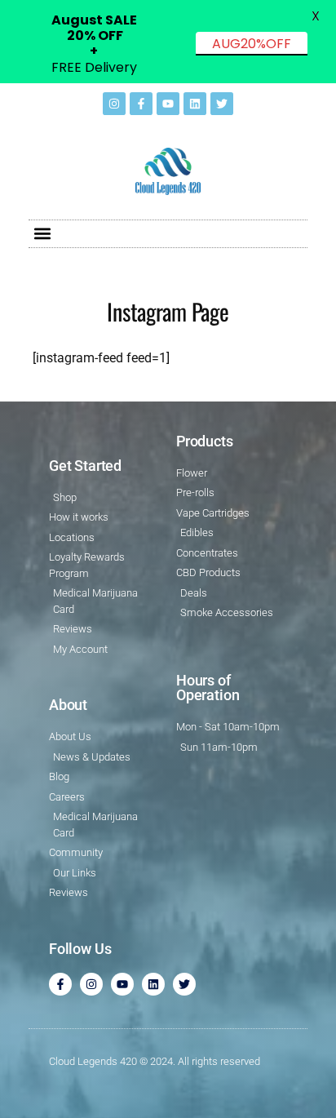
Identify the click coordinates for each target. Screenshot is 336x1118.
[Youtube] (168, 103)
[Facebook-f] (141, 103)
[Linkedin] (194, 103)
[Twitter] (221, 103)
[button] (42, 233)
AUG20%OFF (251, 43)
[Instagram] (114, 103)
